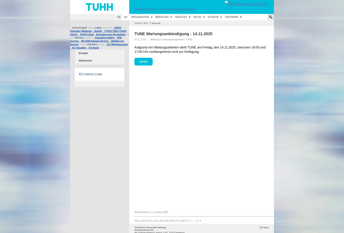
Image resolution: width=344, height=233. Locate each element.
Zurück (144, 61)
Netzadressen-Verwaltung (109, 34)
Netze (197, 17)
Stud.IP (97, 31)
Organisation (140, 17)
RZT (146, 23)
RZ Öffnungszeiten (116, 44)
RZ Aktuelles (78, 47)
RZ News (264, 227)
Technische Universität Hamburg (150, 227)
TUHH (137, 23)
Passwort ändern (103, 37)
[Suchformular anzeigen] (271, 17)
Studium (213, 17)
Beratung (162, 17)
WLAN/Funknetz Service (94, 41)
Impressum (85, 60)
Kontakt (83, 53)
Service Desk (141, 212)
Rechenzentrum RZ (143, 230)
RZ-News (93, 47)
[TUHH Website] (99, 7)
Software (231, 17)
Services (181, 17)
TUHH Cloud (86, 34)
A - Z (198, 220)
